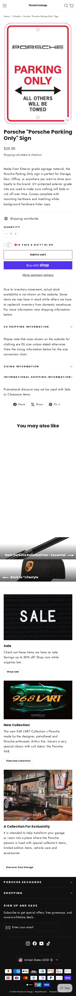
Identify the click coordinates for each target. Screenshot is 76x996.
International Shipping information (37, 377)
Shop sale (13, 671)
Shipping (9, 155)
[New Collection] (38, 700)
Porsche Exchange (23, 882)
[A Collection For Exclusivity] (38, 795)
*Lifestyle (16, 16)
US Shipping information (26, 326)
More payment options (38, 275)
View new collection (18, 760)
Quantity (12, 227)
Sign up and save (21, 905)
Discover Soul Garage (19, 867)
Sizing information (21, 366)
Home (6, 16)
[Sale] (38, 617)
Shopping (13, 893)
